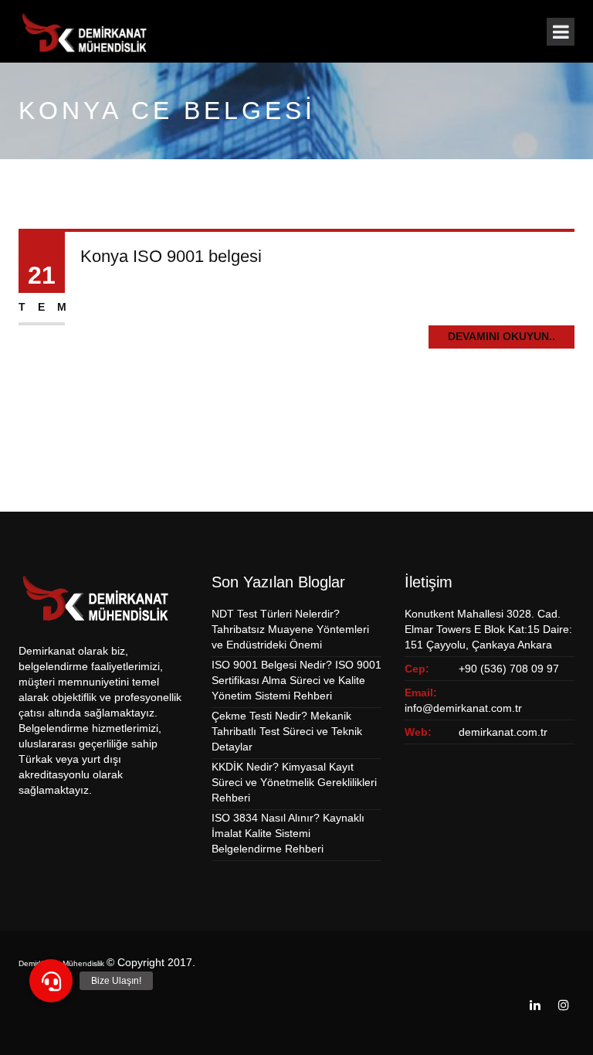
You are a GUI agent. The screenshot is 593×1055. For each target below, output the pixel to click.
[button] (51, 980)
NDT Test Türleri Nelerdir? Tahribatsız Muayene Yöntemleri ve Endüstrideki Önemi (290, 629)
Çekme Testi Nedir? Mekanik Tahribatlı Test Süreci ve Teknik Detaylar (287, 731)
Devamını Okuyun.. (501, 336)
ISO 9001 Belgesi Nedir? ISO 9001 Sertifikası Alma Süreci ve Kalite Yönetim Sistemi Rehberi (296, 680)
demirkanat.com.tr (503, 732)
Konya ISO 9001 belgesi (171, 256)
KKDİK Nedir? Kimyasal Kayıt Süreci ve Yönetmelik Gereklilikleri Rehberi (294, 782)
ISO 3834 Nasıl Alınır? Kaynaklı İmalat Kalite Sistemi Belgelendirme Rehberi (288, 833)
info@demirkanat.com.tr (463, 708)
